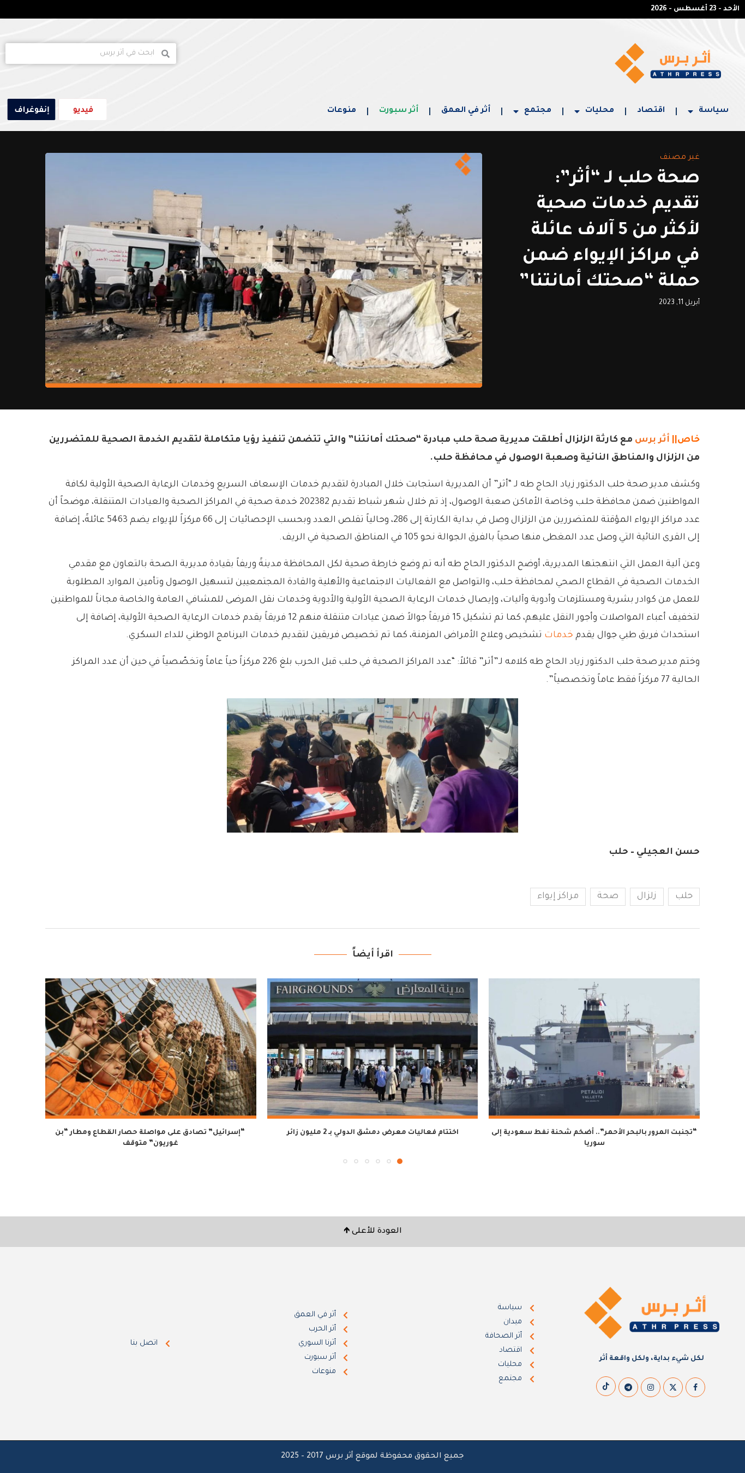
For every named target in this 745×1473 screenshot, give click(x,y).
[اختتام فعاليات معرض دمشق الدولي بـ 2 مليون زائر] (372, 1048)
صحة (607, 896)
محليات (599, 110)
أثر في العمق (465, 110)
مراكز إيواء (558, 896)
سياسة (714, 110)
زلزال (647, 896)
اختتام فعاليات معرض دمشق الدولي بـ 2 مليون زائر (373, 1133)
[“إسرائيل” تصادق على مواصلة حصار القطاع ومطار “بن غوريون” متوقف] (150, 1048)
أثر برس (652, 440)
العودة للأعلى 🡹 (373, 1231)
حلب (684, 896)
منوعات (341, 110)
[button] (60, 1070)
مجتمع (537, 110)
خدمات (558, 635)
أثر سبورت (398, 110)
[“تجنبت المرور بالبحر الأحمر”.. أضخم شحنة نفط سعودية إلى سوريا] (594, 1048)
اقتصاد (651, 110)
